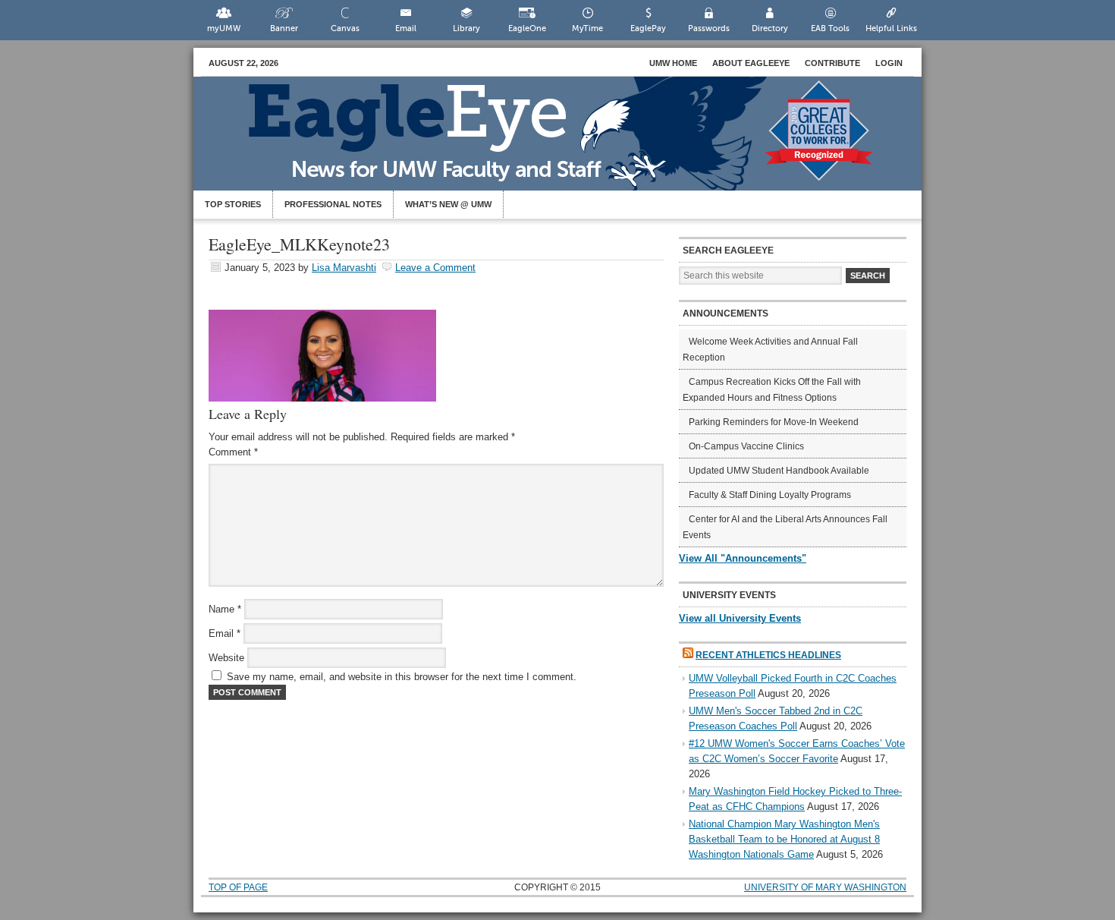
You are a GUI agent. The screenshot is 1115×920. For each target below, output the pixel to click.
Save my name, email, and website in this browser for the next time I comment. (401, 676)
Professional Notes (333, 204)
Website (226, 657)
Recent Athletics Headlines (768, 655)
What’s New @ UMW (448, 204)
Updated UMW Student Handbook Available (779, 470)
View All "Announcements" (742, 558)
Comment (233, 452)
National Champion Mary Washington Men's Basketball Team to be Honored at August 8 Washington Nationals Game (784, 839)
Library (466, 28)
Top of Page (238, 887)
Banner (284, 28)
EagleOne (527, 28)
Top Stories (233, 204)
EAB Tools (830, 28)
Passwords (709, 28)
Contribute (832, 63)
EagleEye (573, 141)
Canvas (345, 28)
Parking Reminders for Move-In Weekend (774, 422)
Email (405, 28)
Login (889, 63)
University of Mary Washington (825, 887)
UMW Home (673, 63)
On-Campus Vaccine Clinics (746, 446)
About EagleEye (751, 63)
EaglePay (648, 28)
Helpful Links (891, 28)
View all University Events (740, 618)
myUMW (223, 28)
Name (225, 609)
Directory (770, 28)
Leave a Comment (435, 267)
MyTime (587, 28)
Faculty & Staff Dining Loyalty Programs (770, 495)
